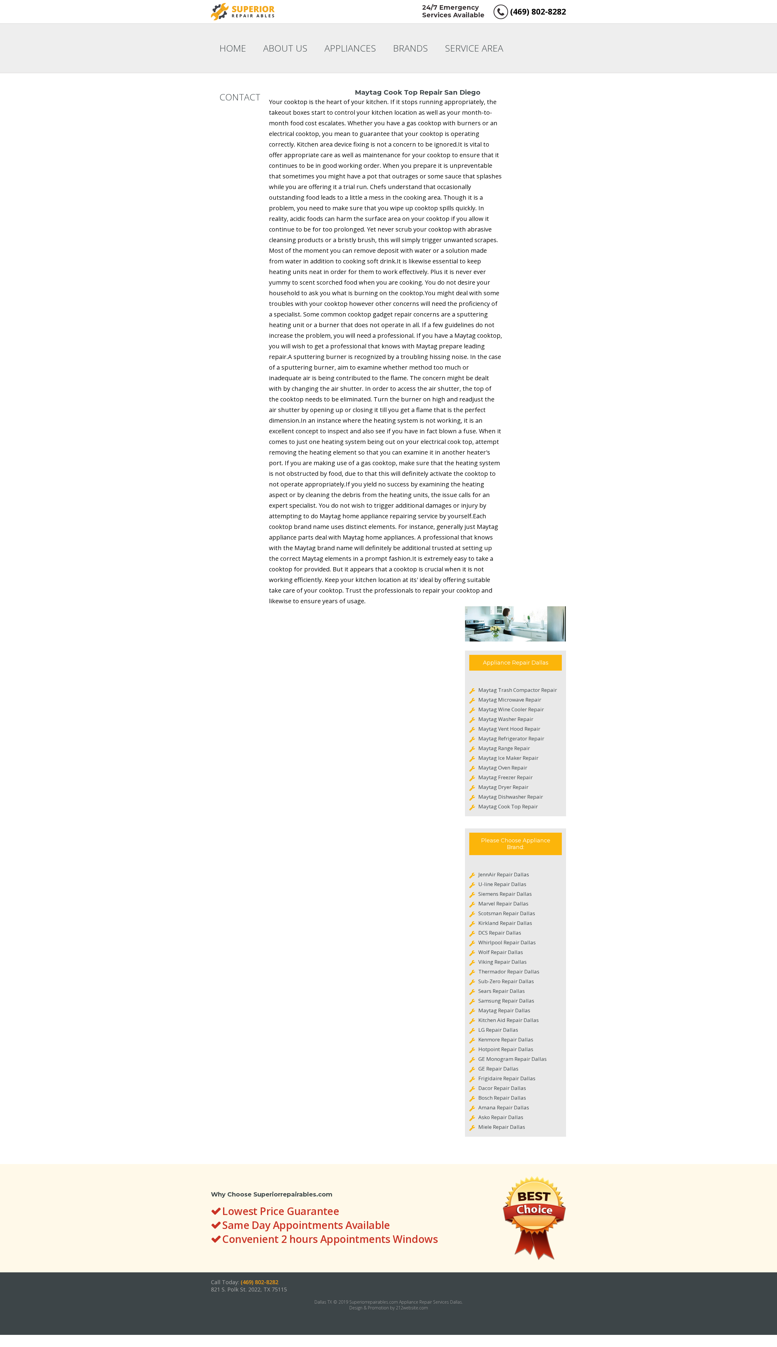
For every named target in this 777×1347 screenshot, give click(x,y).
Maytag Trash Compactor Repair (517, 689)
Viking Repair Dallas (502, 961)
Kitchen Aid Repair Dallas (508, 1020)
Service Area (474, 48)
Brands (410, 48)
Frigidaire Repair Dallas (506, 1078)
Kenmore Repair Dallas (505, 1039)
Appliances (350, 48)
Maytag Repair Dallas (504, 1010)
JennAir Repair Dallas (503, 874)
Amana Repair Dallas (503, 1107)
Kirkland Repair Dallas (505, 922)
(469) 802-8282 (538, 11)
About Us (285, 48)
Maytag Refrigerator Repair (511, 738)
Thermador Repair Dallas (508, 971)
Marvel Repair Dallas (503, 903)
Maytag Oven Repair (502, 767)
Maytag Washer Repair (505, 719)
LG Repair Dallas (498, 1029)
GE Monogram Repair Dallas (512, 1058)
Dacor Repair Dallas (502, 1088)
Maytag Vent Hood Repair (509, 728)
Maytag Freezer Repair (505, 777)
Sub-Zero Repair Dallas (506, 981)
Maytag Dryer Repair (503, 786)
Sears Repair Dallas (501, 990)
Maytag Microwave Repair (509, 699)
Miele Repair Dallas (501, 1126)
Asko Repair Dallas (500, 1117)
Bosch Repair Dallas (502, 1097)
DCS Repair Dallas (499, 932)
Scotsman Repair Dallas (506, 913)
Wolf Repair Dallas (500, 952)
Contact (239, 97)
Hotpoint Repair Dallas (505, 1049)
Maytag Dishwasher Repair (510, 796)
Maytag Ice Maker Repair (508, 757)
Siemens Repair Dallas (505, 893)
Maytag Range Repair (504, 748)
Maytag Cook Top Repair (508, 806)
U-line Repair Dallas (502, 884)
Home (232, 48)
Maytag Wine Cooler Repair (511, 709)
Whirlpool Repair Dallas (507, 942)
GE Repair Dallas (498, 1068)
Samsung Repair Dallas (506, 1000)
